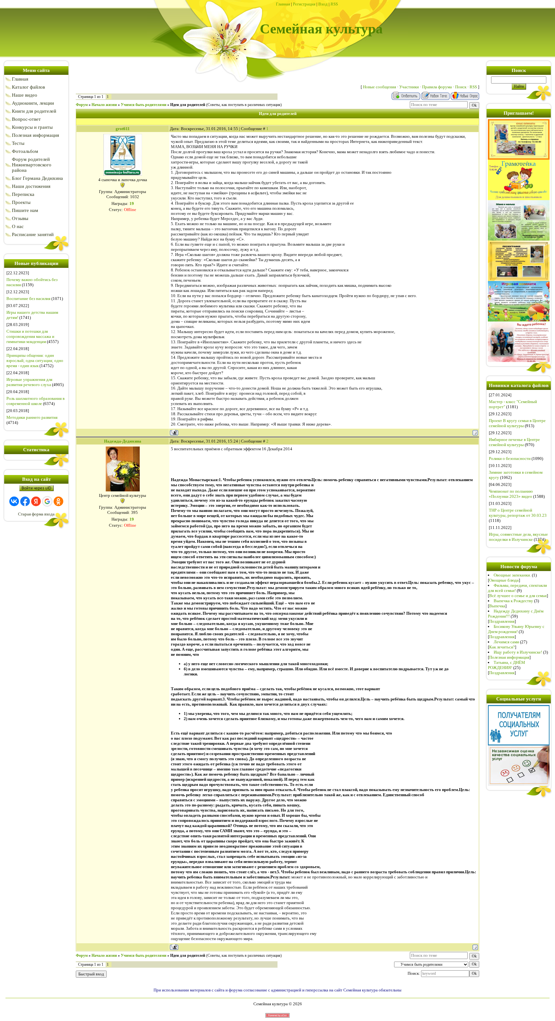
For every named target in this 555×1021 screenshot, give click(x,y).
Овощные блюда (504, 580)
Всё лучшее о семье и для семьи (518, 595)
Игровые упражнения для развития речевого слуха (29, 382)
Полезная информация (509, 657)
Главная (283, 4)
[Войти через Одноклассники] (58, 501)
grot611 (123, 128)
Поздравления (502, 621)
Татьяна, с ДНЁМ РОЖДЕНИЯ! (506, 665)
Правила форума (437, 86)
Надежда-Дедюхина (122, 441)
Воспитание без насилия (28, 298)
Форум (82, 104)
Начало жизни (104, 104)
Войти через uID (36, 488)
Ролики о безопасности (510, 458)
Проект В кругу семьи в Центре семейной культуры (517, 423)
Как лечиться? (502, 647)
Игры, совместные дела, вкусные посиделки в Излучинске (518, 537)
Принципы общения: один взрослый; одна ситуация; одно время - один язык (34, 360)
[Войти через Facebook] (25, 501)
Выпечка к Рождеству (513, 600)
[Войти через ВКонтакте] (14, 501)
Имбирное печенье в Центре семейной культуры (514, 442)
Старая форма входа (36, 514)
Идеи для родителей (187, 104)
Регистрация (304, 4)
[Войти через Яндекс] (36, 501)
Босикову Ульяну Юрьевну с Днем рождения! (516, 629)
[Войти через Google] (47, 501)
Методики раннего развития (31, 417)
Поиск (460, 86)
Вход (323, 4)
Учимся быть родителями (143, 104)
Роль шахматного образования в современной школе (35, 401)
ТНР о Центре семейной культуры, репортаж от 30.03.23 (518, 513)
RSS (334, 4)
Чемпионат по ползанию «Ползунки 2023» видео (511, 494)
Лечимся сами (506, 641)
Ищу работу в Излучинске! (518, 652)
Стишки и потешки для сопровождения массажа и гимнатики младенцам (30, 336)
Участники (409, 86)
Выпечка (497, 605)
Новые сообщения (379, 86)
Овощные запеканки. (512, 575)
